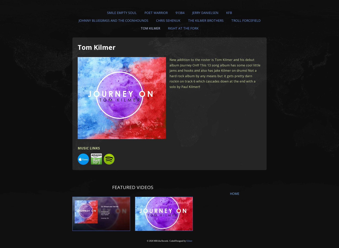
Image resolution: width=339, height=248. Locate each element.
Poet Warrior (156, 13)
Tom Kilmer (150, 28)
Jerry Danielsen (205, 13)
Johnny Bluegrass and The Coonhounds (113, 20)
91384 (180, 13)
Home (234, 193)
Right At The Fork (183, 28)
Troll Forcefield (246, 20)
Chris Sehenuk (168, 20)
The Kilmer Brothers (206, 20)
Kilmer (189, 241)
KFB (229, 13)
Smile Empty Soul (122, 13)
